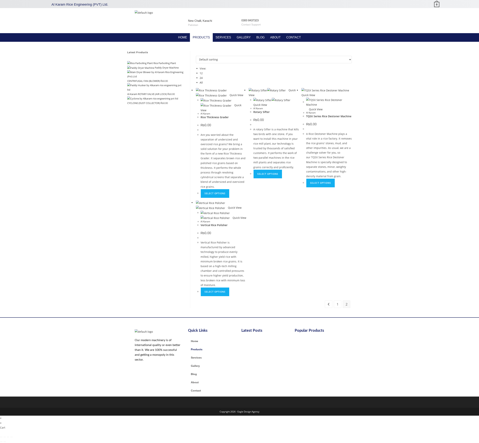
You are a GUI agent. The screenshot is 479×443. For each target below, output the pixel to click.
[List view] (199, 53)
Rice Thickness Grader (215, 117)
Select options (215, 193)
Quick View (236, 95)
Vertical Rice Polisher (214, 225)
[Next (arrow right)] (4, 441)
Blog (260, 37)
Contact (293, 37)
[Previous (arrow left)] (1, 441)
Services (223, 37)
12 (201, 73)
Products (201, 37)
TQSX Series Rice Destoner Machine (328, 116)
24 (201, 78)
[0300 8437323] (244, 13)
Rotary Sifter (261, 112)
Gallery (244, 37)
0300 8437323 (250, 20)
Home (182, 37)
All (201, 82)
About (275, 37)
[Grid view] (197, 53)
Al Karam (205, 113)
